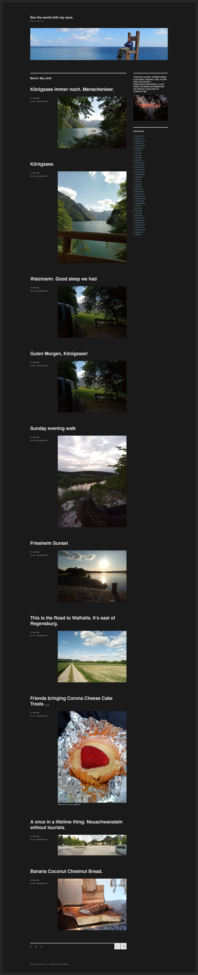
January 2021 (139, 194)
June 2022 (138, 153)
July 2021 (138, 179)
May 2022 (138, 155)
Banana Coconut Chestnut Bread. (66, 871)
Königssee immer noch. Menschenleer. (72, 89)
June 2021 (138, 182)
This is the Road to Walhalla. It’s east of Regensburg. (72, 620)
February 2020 (139, 218)
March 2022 (139, 160)
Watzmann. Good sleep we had (63, 278)
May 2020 (138, 210)
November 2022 (140, 141)
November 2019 (140, 225)
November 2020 (140, 198)
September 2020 (140, 203)
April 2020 (138, 213)
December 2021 (140, 167)
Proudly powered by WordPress (59, 964)
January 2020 (139, 220)
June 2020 (138, 208)
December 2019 (140, 222)
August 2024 (139, 138)
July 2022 (138, 150)
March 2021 (139, 189)
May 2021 (138, 184)
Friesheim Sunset (49, 543)
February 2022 (139, 162)
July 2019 (138, 235)
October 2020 (139, 201)
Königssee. (42, 163)
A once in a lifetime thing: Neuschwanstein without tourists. (76, 824)
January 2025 (139, 136)
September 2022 (140, 146)
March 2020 (139, 215)
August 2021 (139, 177)
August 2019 (139, 232)
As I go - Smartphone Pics (39, 101)
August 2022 (139, 148)
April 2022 (138, 158)
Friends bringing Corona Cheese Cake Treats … (71, 701)
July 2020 (138, 206)
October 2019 (139, 227)
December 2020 (140, 196)
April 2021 (138, 186)
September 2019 (140, 230)
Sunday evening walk (53, 428)
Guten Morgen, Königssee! (59, 353)
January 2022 (139, 165)
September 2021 (140, 174)
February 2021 (139, 191)
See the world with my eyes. (51, 17)
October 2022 (139, 143)
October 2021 (139, 172)
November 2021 (140, 170)
